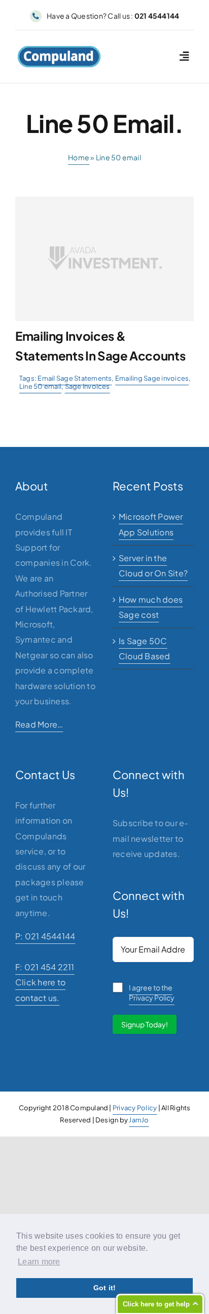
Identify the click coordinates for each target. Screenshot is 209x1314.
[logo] (59, 49)
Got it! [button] (104, 1288)
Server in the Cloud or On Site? (153, 565)
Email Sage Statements (75, 378)
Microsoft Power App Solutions (151, 524)
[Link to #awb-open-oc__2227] (184, 56)
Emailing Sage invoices (152, 378)
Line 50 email (40, 386)
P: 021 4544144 (45, 936)
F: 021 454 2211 (45, 967)
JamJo (139, 1120)
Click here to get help (156, 1304)
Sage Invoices (87, 386)
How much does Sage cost (151, 607)
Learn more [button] (39, 1261)
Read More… (39, 724)
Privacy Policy (135, 1108)
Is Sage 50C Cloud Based (144, 648)
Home (78, 157)
